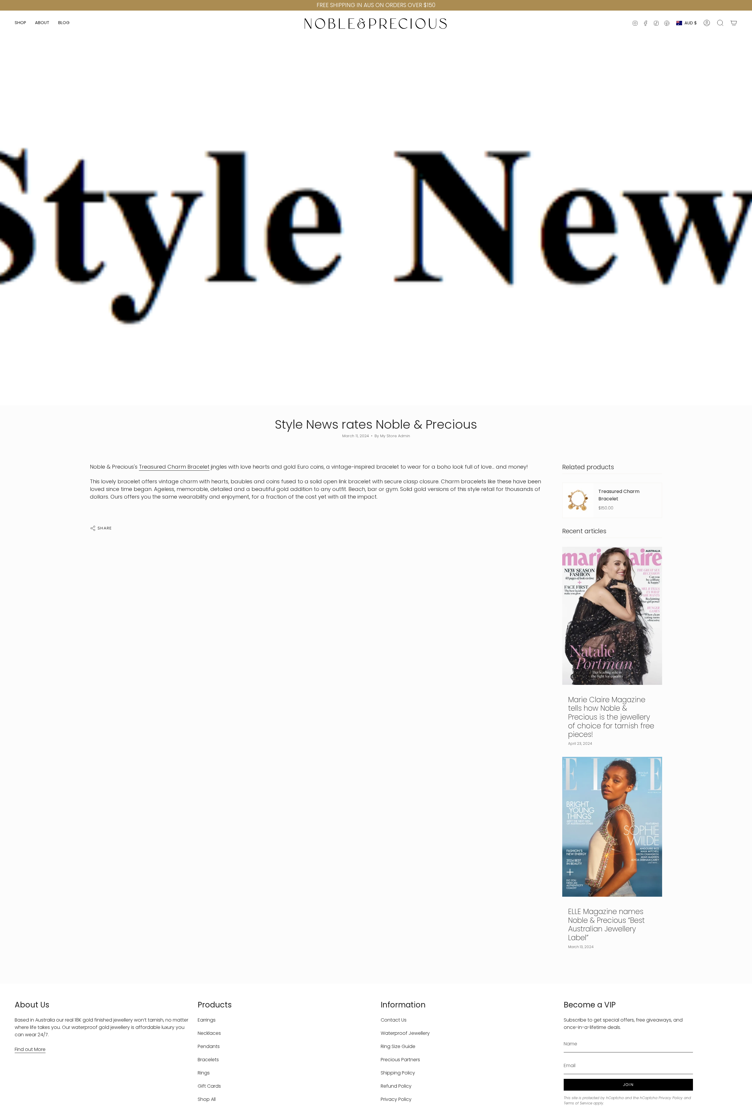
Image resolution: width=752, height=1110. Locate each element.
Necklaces (209, 1033)
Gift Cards (209, 1086)
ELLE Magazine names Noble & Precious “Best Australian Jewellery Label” (606, 924)
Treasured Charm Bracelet (174, 466)
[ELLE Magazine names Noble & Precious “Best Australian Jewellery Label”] (612, 827)
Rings (204, 1072)
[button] (20, 23)
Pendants (209, 1046)
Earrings (207, 1020)
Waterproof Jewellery (405, 1033)
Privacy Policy (396, 1099)
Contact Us (394, 1020)
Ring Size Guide (398, 1046)
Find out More (30, 1049)
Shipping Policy (398, 1072)
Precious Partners (400, 1059)
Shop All (207, 1099)
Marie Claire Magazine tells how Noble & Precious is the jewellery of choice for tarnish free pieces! (611, 717)
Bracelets (208, 1059)
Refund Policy (396, 1086)
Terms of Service (578, 1103)
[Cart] (734, 23)
